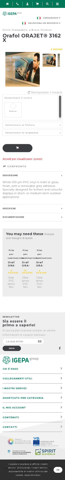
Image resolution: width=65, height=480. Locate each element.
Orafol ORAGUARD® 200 (11, 265)
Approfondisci (32, 475)
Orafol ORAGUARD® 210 (25, 265)
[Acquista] (17, 148)
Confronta (16, 166)
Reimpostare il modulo (46, 92)
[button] (32, 125)
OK (58, 470)
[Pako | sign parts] (20, 360)
